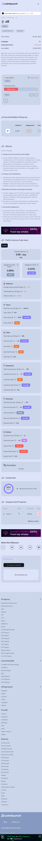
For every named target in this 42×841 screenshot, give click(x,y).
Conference (4, 805)
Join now (27, 13)
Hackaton (4, 799)
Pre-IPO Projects (6, 656)
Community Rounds (7, 752)
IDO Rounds (5, 757)
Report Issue (34, 78)
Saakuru (8, 514)
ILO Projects (5, 644)
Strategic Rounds (6, 749)
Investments (8, 31)
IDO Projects (5, 632)
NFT (2, 615)
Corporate (4, 717)
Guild (2, 728)
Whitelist (4, 802)
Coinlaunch (10, 4)
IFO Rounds (5, 772)
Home (3, 17)
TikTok (3, 699)
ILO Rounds (4, 769)
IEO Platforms (5, 682)
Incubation (4, 667)
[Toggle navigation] (38, 4)
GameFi (3, 612)
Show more (33, 521)
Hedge (3, 734)
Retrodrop (4, 778)
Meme (3, 621)
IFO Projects (5, 647)
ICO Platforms (5, 679)
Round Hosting (6, 670)
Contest (3, 790)
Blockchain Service (7, 606)
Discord (3, 705)
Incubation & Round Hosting (10, 664)
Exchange (4, 723)
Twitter (7, 81)
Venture (3, 714)
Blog (5, 822)
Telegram (4, 691)
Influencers (10, 17)
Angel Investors (6, 731)
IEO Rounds (5, 766)
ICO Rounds (5, 760)
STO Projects (5, 638)
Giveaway (4, 784)
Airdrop (20, 31)
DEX (2, 673)
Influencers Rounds (7, 755)
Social (3, 627)
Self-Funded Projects (7, 653)
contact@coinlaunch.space (11, 828)
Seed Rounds (5, 743)
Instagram (4, 702)
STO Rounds (5, 763)
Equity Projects (5, 650)
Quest (3, 793)
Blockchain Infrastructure (9, 603)
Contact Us (16, 822)
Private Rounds (6, 746)
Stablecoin (4, 624)
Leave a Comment (15, 565)
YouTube (4, 696)
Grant (3, 796)
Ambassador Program (8, 787)
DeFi (2, 609)
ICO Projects (5, 641)
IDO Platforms (5, 676)
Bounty (3, 781)
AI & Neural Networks (8, 630)
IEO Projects (5, 635)
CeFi (2, 618)
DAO (2, 725)
